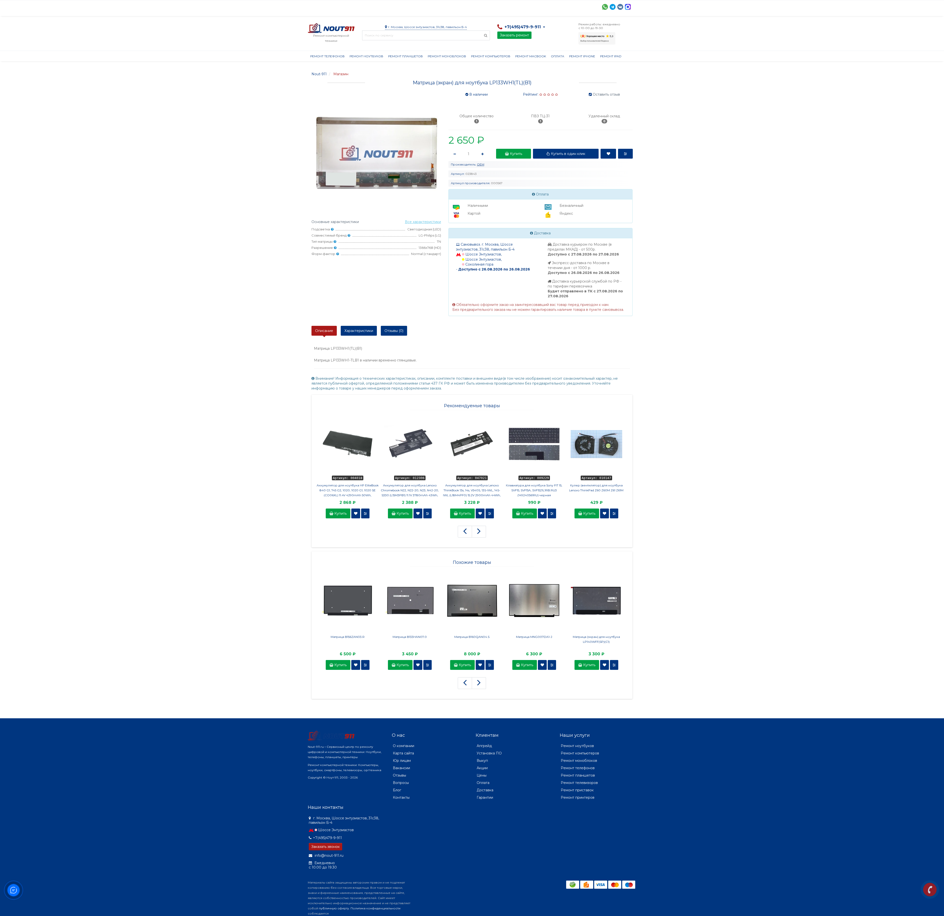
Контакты (535, 6)
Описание (324, 331)
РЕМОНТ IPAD (610, 56)
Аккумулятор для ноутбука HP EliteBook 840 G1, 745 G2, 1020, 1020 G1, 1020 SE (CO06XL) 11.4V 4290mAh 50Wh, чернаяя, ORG (348, 490)
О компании (326, 6)
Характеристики (358, 331)
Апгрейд (484, 746)
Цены (482, 775)
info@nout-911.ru (328, 855)
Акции (393, 6)
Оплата (374, 6)
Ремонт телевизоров (579, 783)
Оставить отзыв (606, 94)
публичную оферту (334, 908)
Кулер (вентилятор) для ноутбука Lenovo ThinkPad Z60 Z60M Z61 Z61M (596, 487)
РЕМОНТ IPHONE (582, 56)
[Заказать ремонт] (930, 889)
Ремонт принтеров (577, 797)
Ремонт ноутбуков (366, 56)
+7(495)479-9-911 (327, 838)
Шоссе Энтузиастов (336, 830)
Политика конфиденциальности (375, 908)
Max (628, 7)
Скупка (413, 6)
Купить (340, 513)
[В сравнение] (365, 513)
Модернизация (440, 6)
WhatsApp (605, 7)
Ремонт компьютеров (490, 56)
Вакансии (401, 768)
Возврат (468, 6)
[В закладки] (355, 513)
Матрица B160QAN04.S (471, 637)
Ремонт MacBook (530, 56)
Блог (397, 790)
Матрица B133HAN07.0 (410, 637)
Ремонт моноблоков (447, 56)
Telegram (613, 7)
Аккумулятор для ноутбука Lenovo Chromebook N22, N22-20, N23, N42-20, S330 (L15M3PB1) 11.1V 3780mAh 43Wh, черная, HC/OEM (410, 490)
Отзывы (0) (393, 331)
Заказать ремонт (514, 35)
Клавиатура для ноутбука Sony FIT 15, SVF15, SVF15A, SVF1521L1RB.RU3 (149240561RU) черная (534, 490)
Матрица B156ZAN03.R (348, 637)
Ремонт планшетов (405, 56)
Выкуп (482, 760)
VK (620, 7)
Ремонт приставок (577, 790)
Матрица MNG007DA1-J (534, 637)
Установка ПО (489, 753)
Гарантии (491, 6)
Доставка (352, 6)
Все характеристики (423, 222)
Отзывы (513, 6)
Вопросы (401, 783)
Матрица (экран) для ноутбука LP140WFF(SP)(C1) (596, 639)
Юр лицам (402, 760)
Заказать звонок (325, 846)
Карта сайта (403, 753)
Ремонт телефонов (327, 56)
